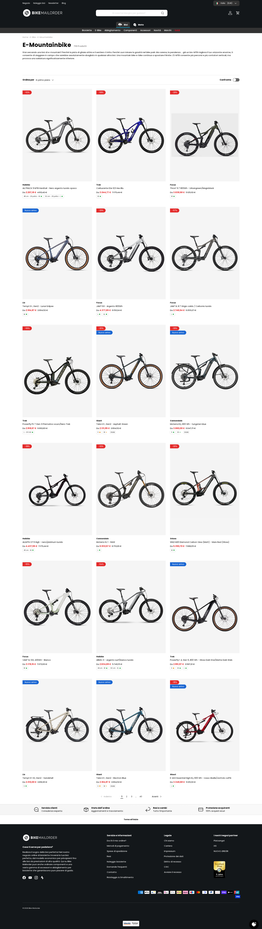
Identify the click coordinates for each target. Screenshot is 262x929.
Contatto (112, 872)
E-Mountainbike (45, 37)
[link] (106, 796)
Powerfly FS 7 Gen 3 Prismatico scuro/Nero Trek (46, 424)
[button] (238, 13)
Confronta (225, 79)
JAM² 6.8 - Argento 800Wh (109, 306)
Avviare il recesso (172, 872)
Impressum (169, 851)
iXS (215, 845)
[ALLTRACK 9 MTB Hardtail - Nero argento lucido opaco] (57, 135)
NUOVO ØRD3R (221, 851)
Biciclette (87, 30)
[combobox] (131, 13)
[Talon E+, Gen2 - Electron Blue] (131, 725)
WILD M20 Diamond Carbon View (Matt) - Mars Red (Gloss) (199, 542)
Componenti (130, 30)
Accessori (145, 30)
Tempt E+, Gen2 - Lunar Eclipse (38, 306)
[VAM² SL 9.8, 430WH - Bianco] (57, 607)
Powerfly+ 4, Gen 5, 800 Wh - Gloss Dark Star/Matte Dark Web (201, 659)
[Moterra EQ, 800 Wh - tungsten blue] (204, 371)
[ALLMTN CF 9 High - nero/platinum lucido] (57, 489)
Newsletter (53, 3)
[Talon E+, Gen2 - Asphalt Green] (131, 371)
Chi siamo (169, 840)
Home (25, 37)
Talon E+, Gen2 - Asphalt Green (112, 424)
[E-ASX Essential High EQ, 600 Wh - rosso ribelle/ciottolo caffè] (204, 725)
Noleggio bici (39, 3)
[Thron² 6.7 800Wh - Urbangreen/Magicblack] (204, 135)
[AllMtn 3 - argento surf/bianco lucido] (131, 607)
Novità (157, 30)
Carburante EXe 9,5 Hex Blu (109, 188)
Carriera (168, 845)
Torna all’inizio (131, 819)
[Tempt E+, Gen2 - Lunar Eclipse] (57, 253)
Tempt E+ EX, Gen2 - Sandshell (38, 778)
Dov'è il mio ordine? (116, 840)
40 (140, 796)
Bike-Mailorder (34, 908)
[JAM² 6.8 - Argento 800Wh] (131, 253)
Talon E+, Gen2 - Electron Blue (111, 778)
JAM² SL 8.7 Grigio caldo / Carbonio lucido (191, 306)
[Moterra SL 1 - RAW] (131, 489)
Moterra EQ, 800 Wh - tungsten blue (188, 424)
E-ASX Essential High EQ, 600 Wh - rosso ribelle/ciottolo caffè (200, 778)
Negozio (26, 3)
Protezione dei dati (173, 856)
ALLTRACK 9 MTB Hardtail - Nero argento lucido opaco (50, 188)
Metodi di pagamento (118, 845)
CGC (166, 866)
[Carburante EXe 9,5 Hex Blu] (131, 135)
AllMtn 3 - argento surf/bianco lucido (114, 659)
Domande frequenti (117, 866)
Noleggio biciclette (116, 861)
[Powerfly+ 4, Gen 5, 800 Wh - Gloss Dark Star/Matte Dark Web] (204, 607)
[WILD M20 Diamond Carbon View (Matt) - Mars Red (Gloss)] (204, 489)
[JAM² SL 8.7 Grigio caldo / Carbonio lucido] (204, 253)
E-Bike (98, 30)
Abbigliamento (112, 30)
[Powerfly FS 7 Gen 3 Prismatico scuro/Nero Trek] (57, 371)
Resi (109, 856)
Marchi (167, 30)
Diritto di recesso (172, 861)
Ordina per (28, 79)
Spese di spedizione (117, 851)
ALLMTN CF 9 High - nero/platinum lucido (43, 542)
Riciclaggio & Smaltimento (120, 877)
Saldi (177, 30)
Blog (64, 3)
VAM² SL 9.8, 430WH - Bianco (37, 659)
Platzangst (219, 840)
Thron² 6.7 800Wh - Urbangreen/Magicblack (192, 188)
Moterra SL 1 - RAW (105, 542)
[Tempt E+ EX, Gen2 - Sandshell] (57, 725)
